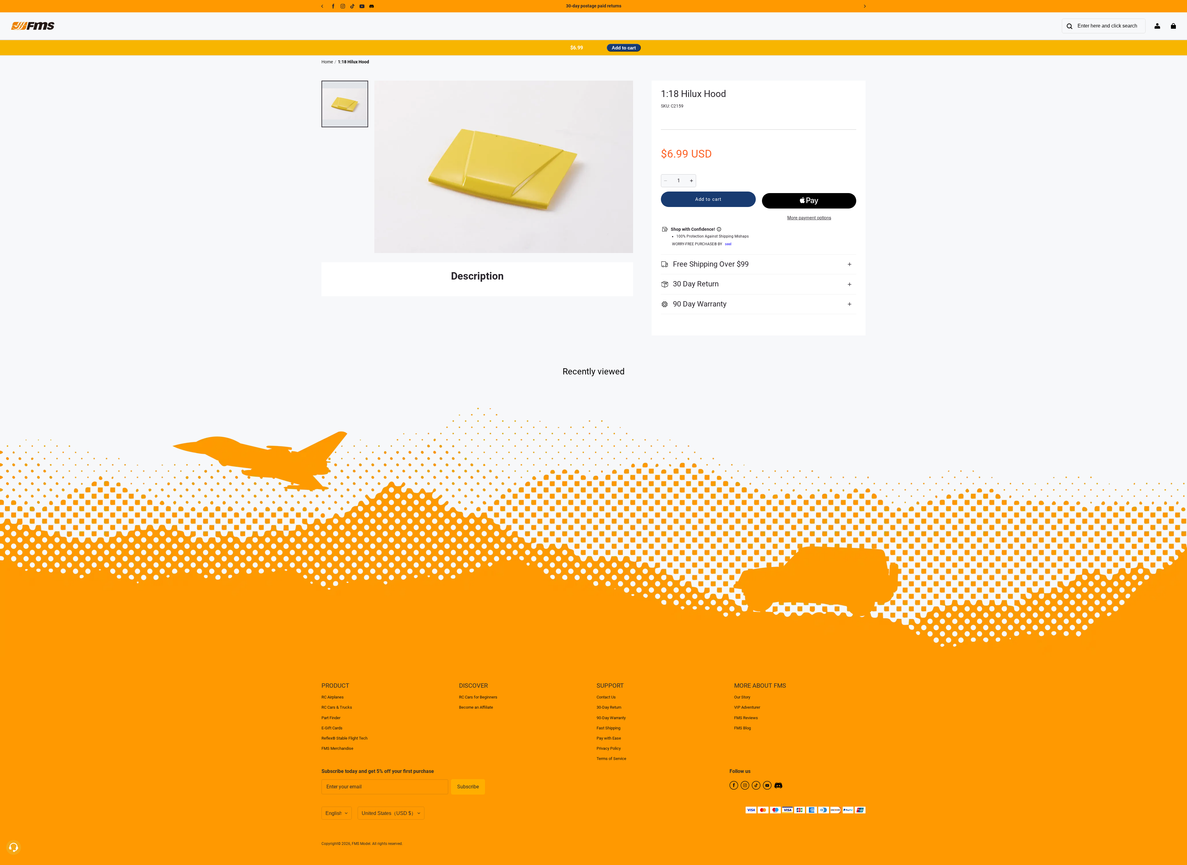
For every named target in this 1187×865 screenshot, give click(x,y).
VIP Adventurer (747, 707)
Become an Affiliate (476, 707)
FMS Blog (742, 728)
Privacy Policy (609, 748)
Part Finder (330, 717)
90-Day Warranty (611, 717)
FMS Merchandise (337, 748)
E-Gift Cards (331, 728)
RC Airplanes (332, 697)
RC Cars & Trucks (336, 707)
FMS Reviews (746, 717)
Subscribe (468, 787)
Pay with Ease (609, 738)
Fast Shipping (608, 728)
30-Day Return (609, 707)
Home (327, 61)
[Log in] (1157, 26)
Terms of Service (611, 758)
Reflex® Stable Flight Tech (344, 738)
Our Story (742, 697)
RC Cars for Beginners (478, 697)
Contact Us (606, 697)
